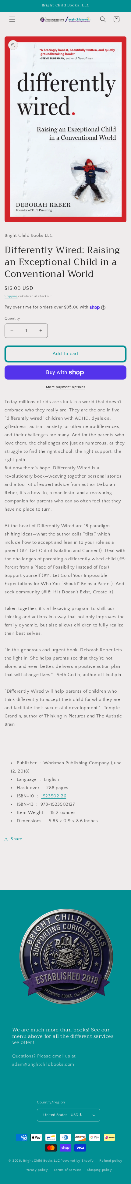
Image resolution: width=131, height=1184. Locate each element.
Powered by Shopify (77, 1161)
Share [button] (16, 839)
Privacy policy (36, 1170)
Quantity (12, 318)
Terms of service (67, 1170)
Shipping (11, 296)
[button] (12, 19)
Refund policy (110, 1161)
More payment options (65, 387)
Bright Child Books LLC (41, 1161)
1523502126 (53, 796)
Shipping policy (99, 1170)
